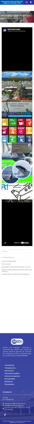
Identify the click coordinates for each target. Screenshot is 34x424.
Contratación (9, 365)
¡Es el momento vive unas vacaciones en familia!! (17, 186)
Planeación (9, 381)
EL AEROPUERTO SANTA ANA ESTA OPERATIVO (15, 274)
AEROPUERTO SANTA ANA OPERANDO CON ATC (16, 267)
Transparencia (10, 368)
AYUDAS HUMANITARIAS (9, 261)
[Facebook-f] (5, 414)
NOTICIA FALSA (6, 264)
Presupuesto (9, 384)
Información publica (12, 373)
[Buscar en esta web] (17, 251)
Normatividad (10, 379)
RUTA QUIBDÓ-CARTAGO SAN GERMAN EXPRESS (17, 105)
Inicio (2, 18)
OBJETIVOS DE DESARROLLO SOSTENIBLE (17, 146)
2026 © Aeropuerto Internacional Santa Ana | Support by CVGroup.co (17, 421)
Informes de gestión (12, 376)
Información (9, 371)
